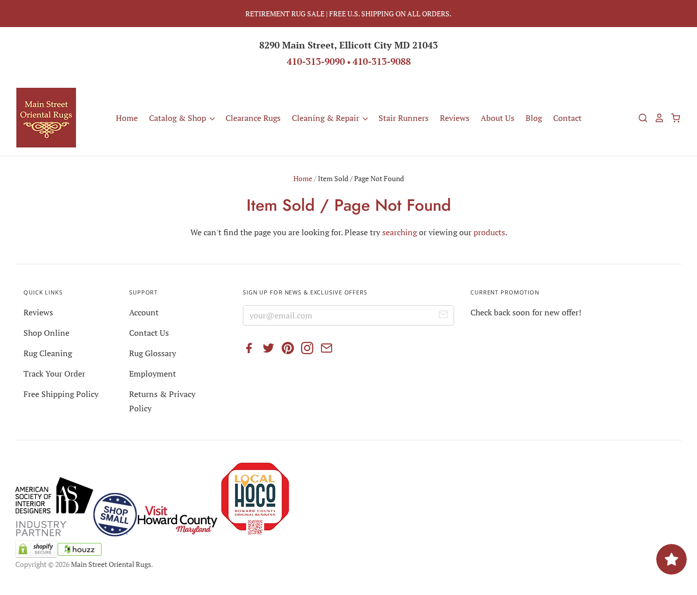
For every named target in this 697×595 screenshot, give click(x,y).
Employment (152, 373)
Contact (567, 117)
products (489, 232)
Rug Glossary (152, 353)
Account (144, 312)
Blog (534, 117)
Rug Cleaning (47, 353)
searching (399, 232)
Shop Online (46, 332)
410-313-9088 (382, 61)
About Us (497, 117)
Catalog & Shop (178, 117)
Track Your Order (54, 373)
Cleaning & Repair (326, 117)
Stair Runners (404, 117)
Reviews (454, 117)
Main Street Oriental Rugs (111, 564)
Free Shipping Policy (60, 394)
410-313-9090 (316, 61)
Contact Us (149, 332)
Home (127, 117)
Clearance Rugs (253, 117)
